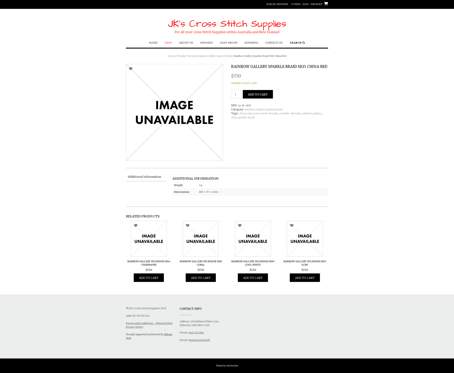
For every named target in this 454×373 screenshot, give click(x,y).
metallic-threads (289, 113)
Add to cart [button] (149, 278)
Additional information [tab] (144, 176)
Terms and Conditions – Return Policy (149, 323)
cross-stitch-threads (265, 113)
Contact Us (274, 42)
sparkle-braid (246, 117)
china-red (245, 113)
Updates (206, 42)
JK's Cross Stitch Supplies (227, 24)
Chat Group (229, 42)
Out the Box (232, 365)
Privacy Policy (134, 327)
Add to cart (258, 94)
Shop (168, 42)
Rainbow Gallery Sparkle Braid (215, 56)
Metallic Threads (186, 56)
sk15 (233, 117)
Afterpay (251, 42)
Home (153, 42)
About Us (186, 42)
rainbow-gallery (311, 113)
